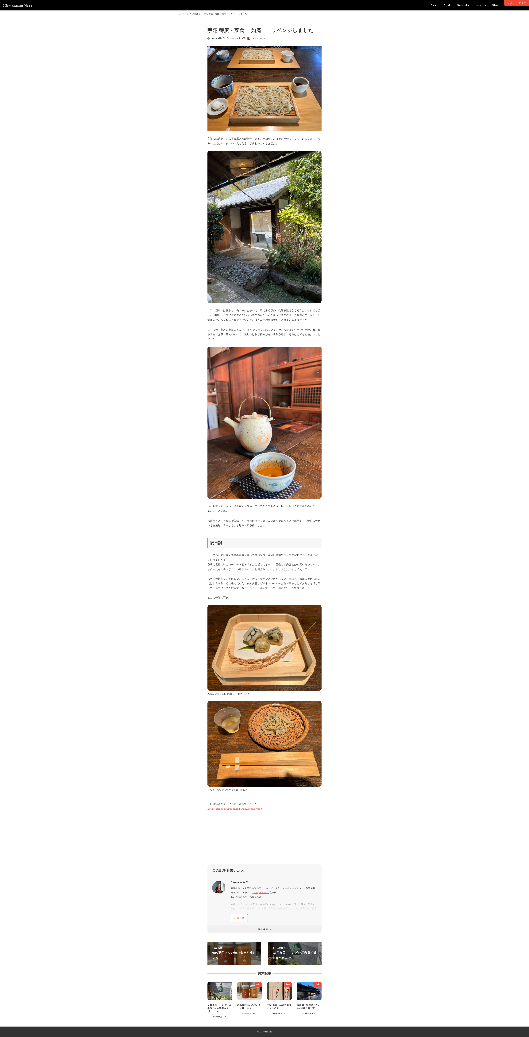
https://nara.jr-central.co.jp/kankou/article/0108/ (235, 808)
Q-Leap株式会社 (260, 892)
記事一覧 (239, 918)
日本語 (522, 3)
